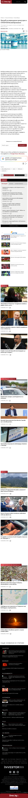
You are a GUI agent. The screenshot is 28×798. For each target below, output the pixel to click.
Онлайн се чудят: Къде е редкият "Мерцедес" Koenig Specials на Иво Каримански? (11, 205)
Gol (3, 686)
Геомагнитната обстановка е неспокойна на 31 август (15, 664)
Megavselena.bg (24, 762)
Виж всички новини (14, 225)
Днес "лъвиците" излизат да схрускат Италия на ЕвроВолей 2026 (18, 251)
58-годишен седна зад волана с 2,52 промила (13, 221)
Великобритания (6, 168)
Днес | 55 (18, 1)
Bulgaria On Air (19, 759)
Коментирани (19, 183)
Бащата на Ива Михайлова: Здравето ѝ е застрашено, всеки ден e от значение (13, 216)
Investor (5, 648)
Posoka (16, 762)
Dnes (9, 759)
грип (14, 168)
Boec (19, 762)
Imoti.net (20, 761)
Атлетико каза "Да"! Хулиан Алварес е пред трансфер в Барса (18, 243)
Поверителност (8, 778)
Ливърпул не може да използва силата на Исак (17, 265)
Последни (4, 183)
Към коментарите (19, 175)
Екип (9, 776)
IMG (2, 759)
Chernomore (12, 762)
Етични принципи (21, 779)
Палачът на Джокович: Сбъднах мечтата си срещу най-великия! (17, 272)
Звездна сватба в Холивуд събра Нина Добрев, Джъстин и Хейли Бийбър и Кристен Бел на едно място (17, 713)
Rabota (23, 761)
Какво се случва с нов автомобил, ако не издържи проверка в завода (17, 701)
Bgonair (5, 661)
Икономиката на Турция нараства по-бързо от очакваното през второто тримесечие (17, 652)
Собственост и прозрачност (10, 781)
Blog (5, 762)
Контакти (15, 776)
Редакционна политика (8, 779)
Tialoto (5, 710)
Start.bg (7, 762)
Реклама (21, 776)
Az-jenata (5, 733)
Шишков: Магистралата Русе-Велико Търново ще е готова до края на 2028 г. (12, 193)
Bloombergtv (7, 673)
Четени (11, 183)
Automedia (6, 697)
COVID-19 (4, 170)
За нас (6, 776)
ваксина (20, 168)
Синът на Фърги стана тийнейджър (17, 747)
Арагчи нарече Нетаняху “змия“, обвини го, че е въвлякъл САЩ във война (13, 211)
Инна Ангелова (4, 31)
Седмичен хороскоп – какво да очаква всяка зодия (13, 717)
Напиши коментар (8, 175)
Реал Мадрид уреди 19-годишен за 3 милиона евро (18, 236)
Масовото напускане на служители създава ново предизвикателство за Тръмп (17, 677)
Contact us (25, 792)
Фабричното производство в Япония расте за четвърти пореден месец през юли (12, 656)
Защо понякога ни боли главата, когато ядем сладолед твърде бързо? (17, 725)
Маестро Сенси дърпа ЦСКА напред (18, 257)
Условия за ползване (18, 778)
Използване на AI (17, 784)
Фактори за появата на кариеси (9, 728)
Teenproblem (7, 745)
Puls (4, 721)
